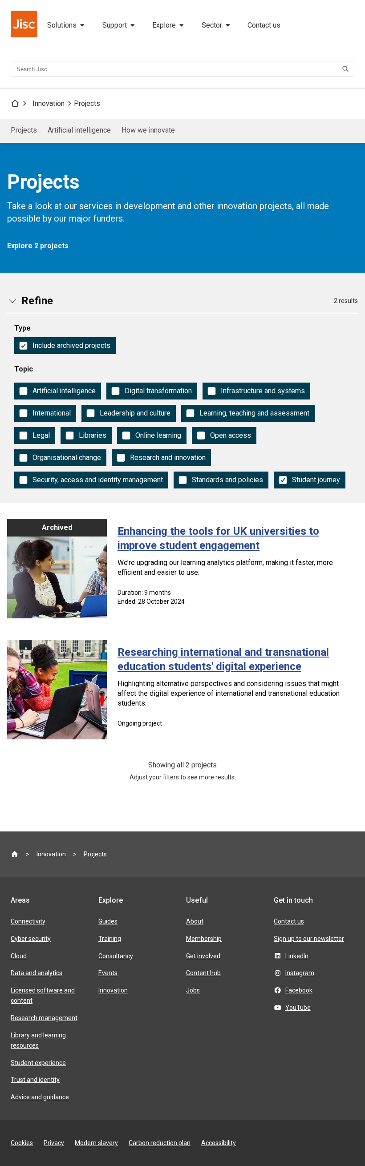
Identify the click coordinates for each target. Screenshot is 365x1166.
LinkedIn (296, 956)
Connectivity (28, 921)
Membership (204, 938)
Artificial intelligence (79, 130)
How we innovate (148, 130)
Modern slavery (96, 1142)
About (194, 921)
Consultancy (115, 956)
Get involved (203, 956)
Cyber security (31, 938)
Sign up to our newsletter (309, 938)
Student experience (38, 1062)
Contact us (263, 25)
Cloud (19, 956)
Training (109, 938)
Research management (44, 1017)
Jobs (193, 990)
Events (108, 972)
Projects (87, 103)
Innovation (48, 103)
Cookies (22, 1142)
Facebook (298, 990)
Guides (108, 921)
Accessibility (218, 1142)
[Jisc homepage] (25, 25)
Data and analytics (36, 972)
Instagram (299, 972)
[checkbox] (65, 345)
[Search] (347, 69)
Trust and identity (35, 1079)
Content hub (203, 972)
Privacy (54, 1142)
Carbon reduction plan (160, 1142)
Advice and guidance (40, 1097)
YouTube (298, 1007)
